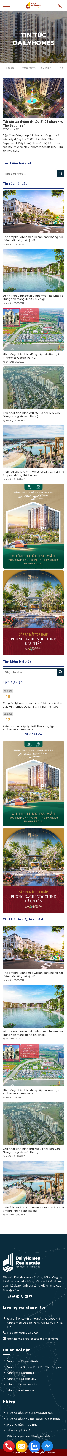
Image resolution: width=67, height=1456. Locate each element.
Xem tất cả (33, 734)
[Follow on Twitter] (13, 1296)
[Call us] (22, 1296)
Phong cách (27, 67)
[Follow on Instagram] (9, 1296)
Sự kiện (46, 67)
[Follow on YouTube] (30, 1296)
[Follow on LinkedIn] (26, 1296)
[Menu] (6, 7)
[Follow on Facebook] (5, 1296)
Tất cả (10, 67)
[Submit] (60, 173)
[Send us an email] (17, 1296)
